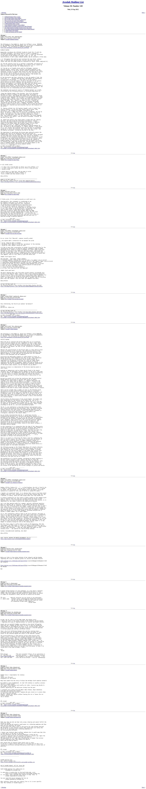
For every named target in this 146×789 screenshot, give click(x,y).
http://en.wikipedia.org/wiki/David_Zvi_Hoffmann (15, 47)
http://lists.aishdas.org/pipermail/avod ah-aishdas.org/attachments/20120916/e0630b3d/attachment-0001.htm (20, 317)
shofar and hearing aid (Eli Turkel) (13, 32)
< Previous (3, 12)
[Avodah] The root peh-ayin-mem (13, 233)
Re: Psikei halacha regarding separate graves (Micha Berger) (19, 29)
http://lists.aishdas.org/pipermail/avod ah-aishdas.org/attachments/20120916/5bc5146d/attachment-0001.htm (20, 148)
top (74, 153)
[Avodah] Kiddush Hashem (11, 39)
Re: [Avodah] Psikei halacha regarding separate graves (18, 586)
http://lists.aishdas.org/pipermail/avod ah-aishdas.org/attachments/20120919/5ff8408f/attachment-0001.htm (20, 705)
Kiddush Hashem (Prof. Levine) (12, 16)
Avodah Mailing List (73, 2)
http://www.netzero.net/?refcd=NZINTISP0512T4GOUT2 (15, 538)
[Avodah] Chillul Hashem (11, 329)
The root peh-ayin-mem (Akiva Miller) (14, 21)
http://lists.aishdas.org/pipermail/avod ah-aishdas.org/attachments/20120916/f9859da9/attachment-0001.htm (20, 221)
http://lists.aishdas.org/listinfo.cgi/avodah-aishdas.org (18, 762)
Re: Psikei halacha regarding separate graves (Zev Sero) (18, 27)
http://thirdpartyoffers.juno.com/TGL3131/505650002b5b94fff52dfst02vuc (22, 313)
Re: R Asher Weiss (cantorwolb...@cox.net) (15, 19)
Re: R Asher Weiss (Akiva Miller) (13, 18)
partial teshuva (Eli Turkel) (11, 30)
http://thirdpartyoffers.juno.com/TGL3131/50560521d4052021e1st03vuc (21, 181)
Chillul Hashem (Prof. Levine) (12, 23)
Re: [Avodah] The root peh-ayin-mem (14, 299)
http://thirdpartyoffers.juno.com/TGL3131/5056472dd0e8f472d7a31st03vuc (22, 286)
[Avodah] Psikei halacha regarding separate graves (17, 551)
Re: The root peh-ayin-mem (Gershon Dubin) (16, 22)
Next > (143, 12)
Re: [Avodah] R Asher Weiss (12, 159)
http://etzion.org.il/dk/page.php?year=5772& (14, 560)
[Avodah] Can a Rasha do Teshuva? (14, 482)
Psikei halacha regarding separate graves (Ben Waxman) (18, 26)
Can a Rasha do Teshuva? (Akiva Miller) (15, 25)
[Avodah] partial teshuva (11, 670)
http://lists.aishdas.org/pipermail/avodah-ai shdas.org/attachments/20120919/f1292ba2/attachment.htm (17, 753)
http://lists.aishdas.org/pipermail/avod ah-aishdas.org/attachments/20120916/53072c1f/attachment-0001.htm (20, 470)
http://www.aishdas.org (7, 656)
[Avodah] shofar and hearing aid (13, 717)
